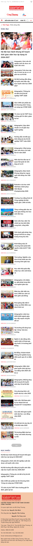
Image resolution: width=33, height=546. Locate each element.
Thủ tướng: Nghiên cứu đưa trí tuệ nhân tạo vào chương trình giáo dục (22, 259)
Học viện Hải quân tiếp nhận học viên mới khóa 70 (22, 271)
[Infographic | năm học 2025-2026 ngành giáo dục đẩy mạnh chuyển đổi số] (7, 316)
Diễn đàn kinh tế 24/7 (11, 20)
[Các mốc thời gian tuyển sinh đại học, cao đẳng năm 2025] (7, 414)
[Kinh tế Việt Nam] (16, 8)
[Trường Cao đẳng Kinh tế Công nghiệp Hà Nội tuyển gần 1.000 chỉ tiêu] (7, 200)
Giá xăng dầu (15, 25)
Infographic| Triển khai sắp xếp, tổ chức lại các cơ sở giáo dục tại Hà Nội (22, 72)
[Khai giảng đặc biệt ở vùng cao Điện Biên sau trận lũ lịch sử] (7, 305)
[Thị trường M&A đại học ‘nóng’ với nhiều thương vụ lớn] (7, 434)
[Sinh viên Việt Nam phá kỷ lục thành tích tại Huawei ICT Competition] (7, 403)
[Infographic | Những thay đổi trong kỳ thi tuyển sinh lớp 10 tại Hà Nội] (7, 382)
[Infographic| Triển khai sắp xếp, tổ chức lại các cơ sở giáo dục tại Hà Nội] (7, 73)
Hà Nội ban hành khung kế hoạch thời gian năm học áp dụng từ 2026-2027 (15, 54)
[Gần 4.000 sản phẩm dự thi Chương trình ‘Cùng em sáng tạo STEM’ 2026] (7, 105)
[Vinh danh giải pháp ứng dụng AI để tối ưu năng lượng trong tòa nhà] (7, 234)
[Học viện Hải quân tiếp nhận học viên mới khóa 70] (7, 271)
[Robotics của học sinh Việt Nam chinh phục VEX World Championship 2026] (7, 187)
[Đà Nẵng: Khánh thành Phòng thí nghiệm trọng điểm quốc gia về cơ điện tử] (7, 355)
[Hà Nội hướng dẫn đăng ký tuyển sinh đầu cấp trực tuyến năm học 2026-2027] (7, 81)
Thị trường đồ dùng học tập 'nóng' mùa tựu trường (22, 330)
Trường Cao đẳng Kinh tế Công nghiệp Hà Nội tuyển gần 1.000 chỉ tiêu (23, 200)
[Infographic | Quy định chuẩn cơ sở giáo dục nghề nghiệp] (7, 128)
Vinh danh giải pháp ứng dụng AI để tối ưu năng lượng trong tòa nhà (23, 234)
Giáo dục (5, 29)
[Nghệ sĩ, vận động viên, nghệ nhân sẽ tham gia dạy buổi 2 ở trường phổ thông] (7, 341)
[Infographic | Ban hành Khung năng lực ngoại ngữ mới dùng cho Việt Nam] (7, 173)
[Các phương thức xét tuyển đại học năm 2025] (7, 393)
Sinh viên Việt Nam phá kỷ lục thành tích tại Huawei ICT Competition (22, 403)
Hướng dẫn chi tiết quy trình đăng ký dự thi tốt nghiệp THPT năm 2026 (22, 139)
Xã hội (3, 205)
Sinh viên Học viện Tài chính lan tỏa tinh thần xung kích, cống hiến (22, 223)
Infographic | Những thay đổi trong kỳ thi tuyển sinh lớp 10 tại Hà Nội (23, 382)
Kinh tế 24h (24, 20)
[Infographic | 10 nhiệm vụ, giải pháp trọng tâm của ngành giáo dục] (7, 282)
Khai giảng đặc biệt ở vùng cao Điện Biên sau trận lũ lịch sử (22, 305)
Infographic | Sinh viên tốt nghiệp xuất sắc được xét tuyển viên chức (22, 63)
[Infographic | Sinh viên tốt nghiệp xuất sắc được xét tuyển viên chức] (7, 64)
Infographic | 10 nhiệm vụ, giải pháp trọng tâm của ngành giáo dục (22, 282)
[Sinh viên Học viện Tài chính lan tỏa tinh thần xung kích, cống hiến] (7, 223)
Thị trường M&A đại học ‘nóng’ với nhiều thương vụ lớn (22, 434)
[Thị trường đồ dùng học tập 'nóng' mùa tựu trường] (7, 330)
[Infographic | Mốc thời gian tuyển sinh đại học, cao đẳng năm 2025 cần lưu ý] (7, 368)
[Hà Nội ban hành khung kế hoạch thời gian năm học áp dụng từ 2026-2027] (16, 41)
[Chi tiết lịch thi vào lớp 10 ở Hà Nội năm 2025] (7, 425)
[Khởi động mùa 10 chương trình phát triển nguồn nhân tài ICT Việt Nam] (7, 246)
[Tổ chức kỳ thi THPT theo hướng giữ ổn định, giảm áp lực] (7, 116)
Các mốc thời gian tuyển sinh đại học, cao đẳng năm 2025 (22, 414)
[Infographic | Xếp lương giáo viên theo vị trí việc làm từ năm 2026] (7, 150)
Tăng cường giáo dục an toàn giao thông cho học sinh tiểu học (23, 212)
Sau (16, 445)
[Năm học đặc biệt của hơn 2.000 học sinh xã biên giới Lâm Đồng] (7, 294)
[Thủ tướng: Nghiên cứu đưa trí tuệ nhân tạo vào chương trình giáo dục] (7, 259)
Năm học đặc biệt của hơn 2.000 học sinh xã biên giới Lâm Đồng (22, 294)
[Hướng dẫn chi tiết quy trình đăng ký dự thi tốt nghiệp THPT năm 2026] (7, 139)
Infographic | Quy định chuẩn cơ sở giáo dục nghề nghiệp (22, 128)
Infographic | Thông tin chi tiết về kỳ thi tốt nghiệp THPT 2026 (22, 93)
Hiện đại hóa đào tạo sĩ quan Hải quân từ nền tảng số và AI (22, 162)
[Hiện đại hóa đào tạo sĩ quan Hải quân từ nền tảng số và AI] (7, 162)
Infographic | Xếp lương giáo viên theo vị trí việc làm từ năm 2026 (22, 150)
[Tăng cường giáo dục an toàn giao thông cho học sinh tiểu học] (7, 212)
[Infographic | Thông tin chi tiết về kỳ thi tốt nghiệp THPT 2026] (7, 93)
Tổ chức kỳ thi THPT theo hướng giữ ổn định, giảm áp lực (23, 116)
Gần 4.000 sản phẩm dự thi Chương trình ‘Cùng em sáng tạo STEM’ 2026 (22, 105)
